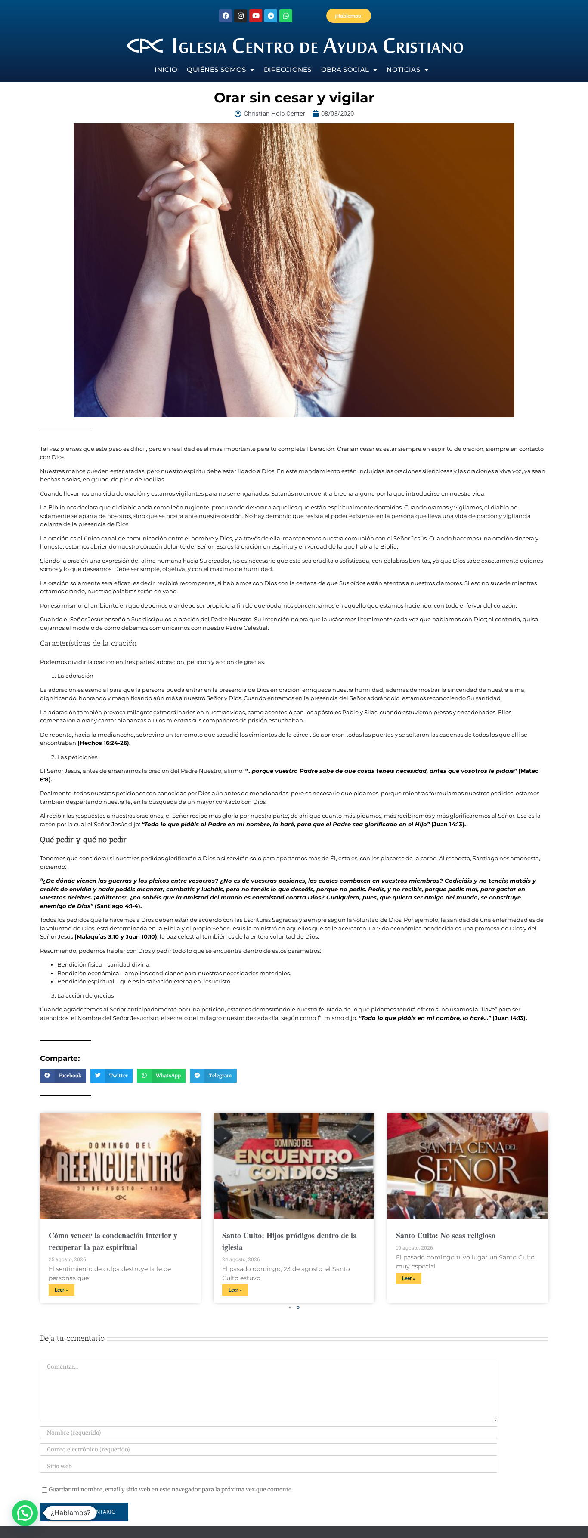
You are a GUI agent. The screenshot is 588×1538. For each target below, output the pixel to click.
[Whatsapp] (285, 15)
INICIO (166, 69)
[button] (63, 1076)
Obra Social (345, 69)
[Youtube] (255, 15)
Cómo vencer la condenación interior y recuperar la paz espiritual (113, 1241)
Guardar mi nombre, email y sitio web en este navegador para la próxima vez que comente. (171, 1489)
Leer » (61, 1290)
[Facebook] (225, 15)
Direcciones (288, 69)
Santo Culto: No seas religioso (445, 1235)
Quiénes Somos (216, 69)
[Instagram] (240, 15)
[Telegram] (270, 15)
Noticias (403, 69)
